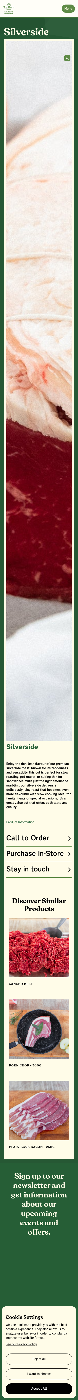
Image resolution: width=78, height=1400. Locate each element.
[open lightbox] (67, 58)
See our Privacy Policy (21, 1344)
